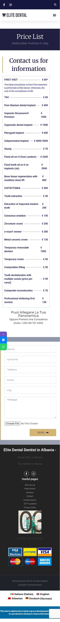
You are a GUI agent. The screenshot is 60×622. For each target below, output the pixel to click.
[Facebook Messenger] (3, 339)
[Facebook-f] (26, 473)
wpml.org (27, 611)
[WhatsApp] (3, 346)
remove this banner (42, 614)
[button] (55, 4)
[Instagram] (33, 473)
